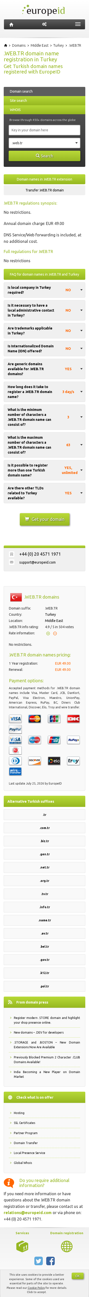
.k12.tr (44, 972)
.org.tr (44, 880)
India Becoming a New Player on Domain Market (47, 1074)
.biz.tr (44, 841)
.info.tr (44, 907)
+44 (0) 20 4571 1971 (40, 553)
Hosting (19, 1113)
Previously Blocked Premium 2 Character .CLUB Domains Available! (47, 1060)
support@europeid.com (37, 562)
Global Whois (23, 1162)
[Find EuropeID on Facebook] (50, 1263)
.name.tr (44, 920)
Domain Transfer (26, 1143)
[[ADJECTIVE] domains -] (22, 1246)
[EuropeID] (11, 24)
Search (47, 156)
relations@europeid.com (28, 1212)
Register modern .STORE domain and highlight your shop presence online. (47, 1020)
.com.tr (45, 827)
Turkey (50, 614)
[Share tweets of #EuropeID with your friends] (39, 1263)
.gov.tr (44, 959)
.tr (44, 814)
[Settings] (44, 24)
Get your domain (48, 519)
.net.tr (44, 867)
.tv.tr (44, 894)
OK (77, 1276)
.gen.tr (45, 854)
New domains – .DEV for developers (39, 1032)
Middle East (54, 621)
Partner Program (26, 1133)
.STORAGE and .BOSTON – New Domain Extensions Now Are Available (47, 1045)
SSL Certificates (24, 1122)
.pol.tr (44, 986)
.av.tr (44, 933)
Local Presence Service (29, 1152)
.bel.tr (44, 946)
